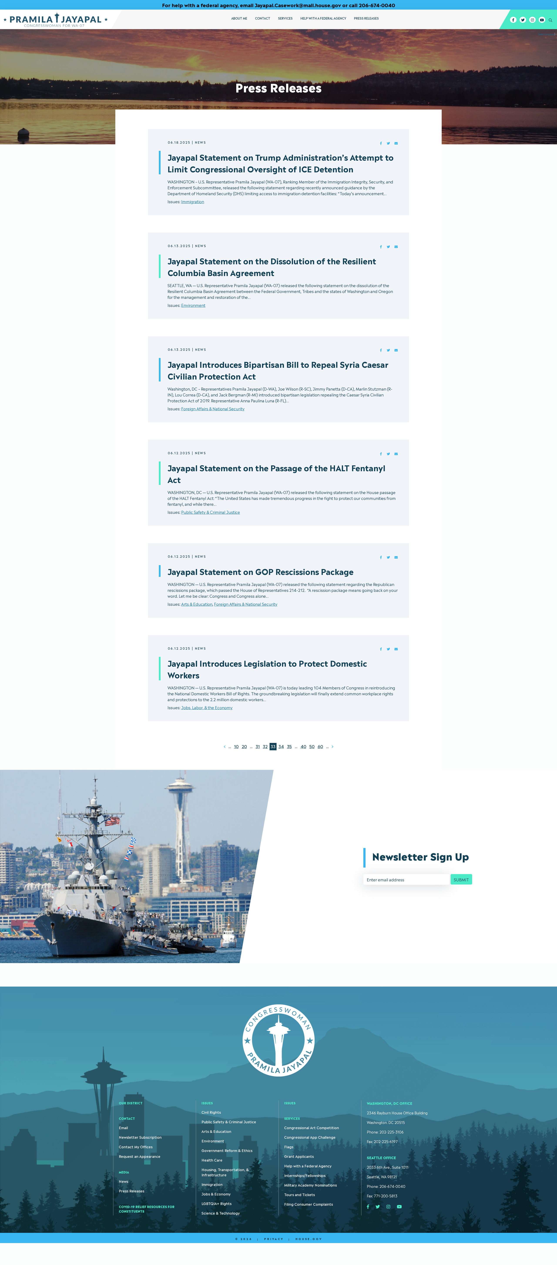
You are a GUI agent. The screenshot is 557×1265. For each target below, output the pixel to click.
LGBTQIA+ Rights (216, 1203)
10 (236, 746)
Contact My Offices (136, 1146)
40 (303, 746)
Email (123, 1127)
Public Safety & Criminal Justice (210, 512)
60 (320, 746)
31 (258, 746)
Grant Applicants (299, 1156)
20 (244, 746)
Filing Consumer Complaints (308, 1204)
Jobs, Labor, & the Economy (207, 707)
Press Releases (366, 18)
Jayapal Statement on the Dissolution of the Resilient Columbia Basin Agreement (272, 266)
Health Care (211, 1159)
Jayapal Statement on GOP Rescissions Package (261, 571)
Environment (193, 305)
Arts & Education (196, 604)
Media (124, 1172)
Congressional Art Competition (311, 1127)
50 (312, 746)
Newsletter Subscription (140, 1137)
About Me (239, 18)
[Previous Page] (224, 746)
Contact (262, 18)
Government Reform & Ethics (226, 1150)
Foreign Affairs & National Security (213, 408)
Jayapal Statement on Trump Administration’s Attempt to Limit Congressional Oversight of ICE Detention (281, 162)
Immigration (192, 201)
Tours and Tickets (299, 1194)
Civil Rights (211, 1112)
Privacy (274, 1239)
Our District (131, 1102)
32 (265, 746)
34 (281, 746)
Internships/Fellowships (304, 1175)
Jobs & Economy (216, 1193)
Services (285, 18)
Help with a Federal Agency (323, 18)
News (123, 1181)
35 (289, 746)
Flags (288, 1146)
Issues (207, 1102)
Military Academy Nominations (310, 1184)
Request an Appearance (139, 1156)
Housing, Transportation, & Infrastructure (225, 1172)
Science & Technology (220, 1212)
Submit (461, 879)
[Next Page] (332, 746)
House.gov (308, 1239)
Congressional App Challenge (310, 1137)
